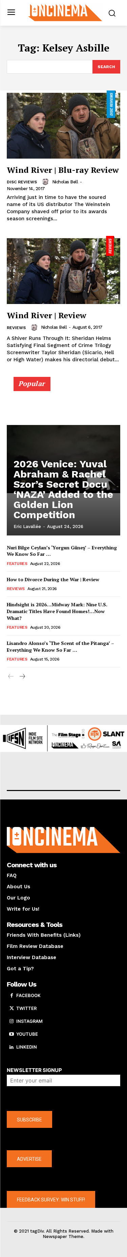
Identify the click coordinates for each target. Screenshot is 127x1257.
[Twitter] (11, 1008)
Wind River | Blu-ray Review (63, 169)
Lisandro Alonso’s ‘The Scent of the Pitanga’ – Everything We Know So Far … (60, 646)
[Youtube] (11, 1034)
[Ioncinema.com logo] (65, 12)
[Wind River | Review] (63, 270)
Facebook (28, 995)
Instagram (29, 1021)
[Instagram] (11, 1021)
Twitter (26, 1008)
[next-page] (22, 676)
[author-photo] (46, 181)
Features (17, 563)
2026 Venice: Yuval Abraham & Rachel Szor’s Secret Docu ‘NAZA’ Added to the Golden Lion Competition (63, 489)
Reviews (16, 327)
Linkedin (26, 1047)
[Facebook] (11, 995)
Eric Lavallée (27, 526)
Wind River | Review (46, 315)
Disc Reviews (22, 182)
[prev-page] (11, 676)
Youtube (27, 1034)
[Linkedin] (11, 1047)
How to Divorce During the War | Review (53, 579)
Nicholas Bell (65, 181)
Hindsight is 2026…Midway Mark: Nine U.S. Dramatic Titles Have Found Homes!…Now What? (57, 611)
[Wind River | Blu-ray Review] (63, 124)
